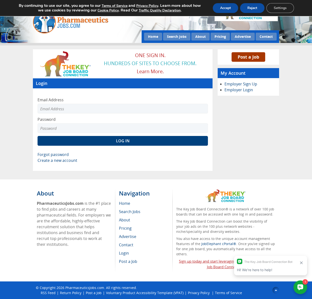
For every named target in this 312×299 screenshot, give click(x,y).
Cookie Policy (108, 10)
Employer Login (238, 90)
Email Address (51, 100)
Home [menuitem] (124, 203)
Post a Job (248, 57)
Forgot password (53, 154)
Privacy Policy (199, 292)
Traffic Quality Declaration (160, 10)
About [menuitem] (124, 220)
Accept (225, 8)
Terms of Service (228, 292)
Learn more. (150, 71)
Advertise (243, 36)
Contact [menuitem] (126, 244)
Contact (266, 36)
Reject (252, 8)
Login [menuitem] (124, 253)
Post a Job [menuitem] (128, 261)
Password (47, 119)
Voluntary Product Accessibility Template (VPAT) (145, 292)
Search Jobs (176, 36)
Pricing (220, 36)
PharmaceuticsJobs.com (84, 287)
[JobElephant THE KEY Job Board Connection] (66, 52)
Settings (280, 8)
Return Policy (70, 292)
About (200, 36)
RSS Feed (48, 292)
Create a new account (57, 160)
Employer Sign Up (240, 84)
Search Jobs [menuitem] (129, 211)
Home (153, 36)
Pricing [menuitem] (125, 228)
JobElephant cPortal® (218, 243)
